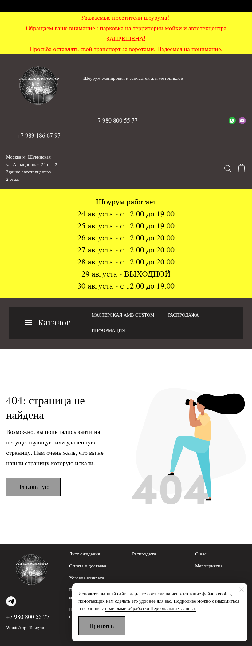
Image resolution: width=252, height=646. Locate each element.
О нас (201, 554)
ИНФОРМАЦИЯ (108, 330)
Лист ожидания (84, 554)
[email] (242, 120)
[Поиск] (227, 168)
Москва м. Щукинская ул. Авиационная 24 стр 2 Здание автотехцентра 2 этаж (31, 168)
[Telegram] (11, 601)
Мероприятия (208, 566)
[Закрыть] (241, 589)
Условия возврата (86, 578)
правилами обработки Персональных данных (150, 608)
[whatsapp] (232, 120)
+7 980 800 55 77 (27, 616)
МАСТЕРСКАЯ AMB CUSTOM (123, 315)
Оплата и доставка (87, 566)
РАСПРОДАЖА (183, 315)
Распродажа (144, 554)
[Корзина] (241, 168)
